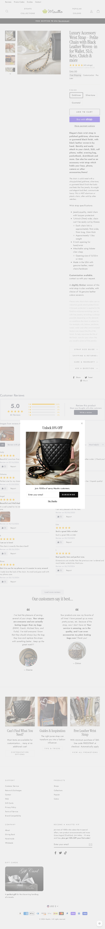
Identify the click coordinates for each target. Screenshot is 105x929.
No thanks (52, 501)
